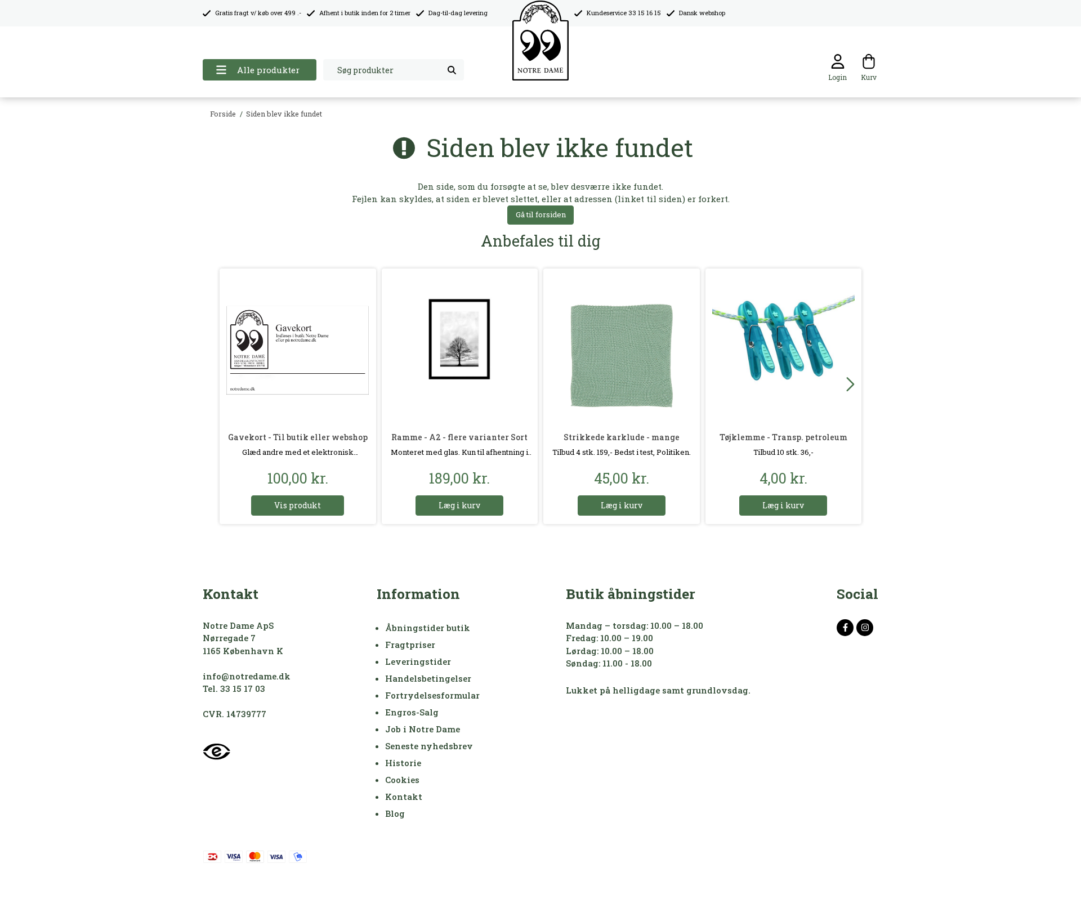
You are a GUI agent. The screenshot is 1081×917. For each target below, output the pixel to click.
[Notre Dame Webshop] (540, 41)
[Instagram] (864, 627)
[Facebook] (845, 627)
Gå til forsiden (541, 214)
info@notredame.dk (247, 676)
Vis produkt (297, 505)
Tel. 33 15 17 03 (234, 688)
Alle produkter (268, 69)
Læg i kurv (459, 505)
